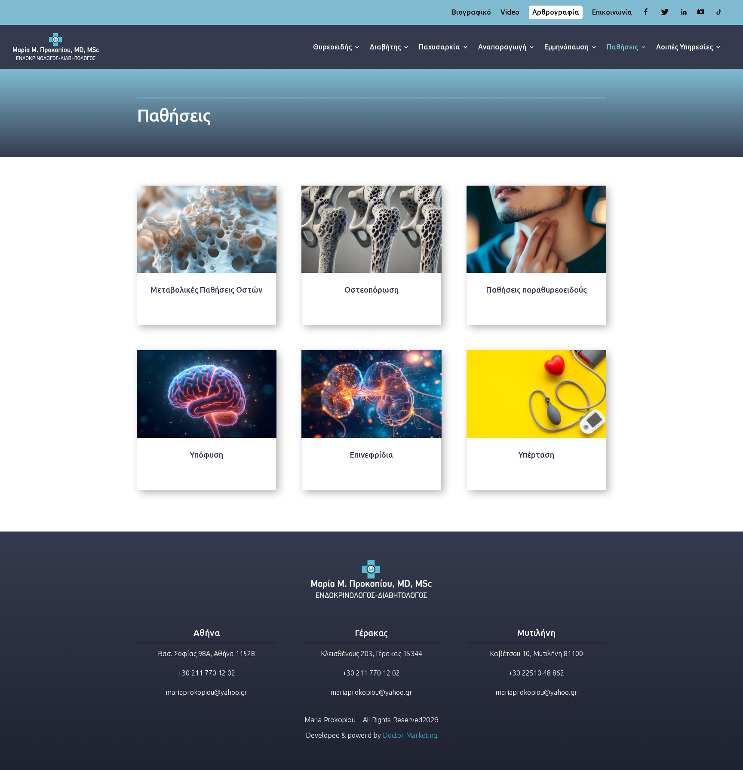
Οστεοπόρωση (371, 289)
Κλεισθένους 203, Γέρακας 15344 (371, 653)
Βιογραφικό (471, 12)
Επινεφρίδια (371, 454)
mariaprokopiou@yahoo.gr (207, 692)
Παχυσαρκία (439, 47)
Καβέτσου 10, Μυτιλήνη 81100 (536, 653)
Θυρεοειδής (332, 47)
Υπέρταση (536, 454)
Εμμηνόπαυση (566, 47)
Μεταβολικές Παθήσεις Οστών (206, 289)
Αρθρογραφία (555, 12)
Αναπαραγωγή (502, 47)
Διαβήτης (385, 47)
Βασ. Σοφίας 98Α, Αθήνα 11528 (206, 653)
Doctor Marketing (410, 735)
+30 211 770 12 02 (206, 673)
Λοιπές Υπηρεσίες (684, 47)
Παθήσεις (622, 47)
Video (509, 12)
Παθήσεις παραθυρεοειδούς (536, 289)
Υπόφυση (206, 454)
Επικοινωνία (612, 12)
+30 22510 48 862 (536, 673)
